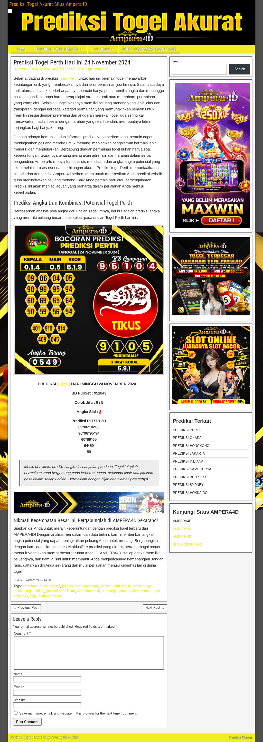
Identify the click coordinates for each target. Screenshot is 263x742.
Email (19, 687)
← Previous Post (26, 607)
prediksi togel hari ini (29, 591)
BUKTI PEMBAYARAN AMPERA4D (149, 49)
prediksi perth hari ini (115, 586)
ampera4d (30, 586)
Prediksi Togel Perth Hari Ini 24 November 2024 (72, 62)
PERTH (63, 384)
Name (19, 674)
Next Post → (155, 607)
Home (21, 49)
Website (20, 700)
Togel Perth (68, 78)
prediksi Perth (50, 586)
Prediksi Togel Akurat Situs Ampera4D (48, 4)
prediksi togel (143, 586)
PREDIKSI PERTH (70, 69)
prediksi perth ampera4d (80, 586)
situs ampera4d (88, 591)
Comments (99, 69)
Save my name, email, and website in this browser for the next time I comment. (78, 713)
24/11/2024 (41, 69)
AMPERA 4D (182, 529)
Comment (22, 633)
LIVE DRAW (100, 49)
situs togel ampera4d (135, 591)
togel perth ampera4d (46, 596)
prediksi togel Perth (60, 591)
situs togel (109, 591)
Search (177, 61)
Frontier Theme (240, 737)
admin (22, 69)
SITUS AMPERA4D (187, 545)
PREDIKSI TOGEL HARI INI (57, 49)
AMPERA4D (182, 537)
